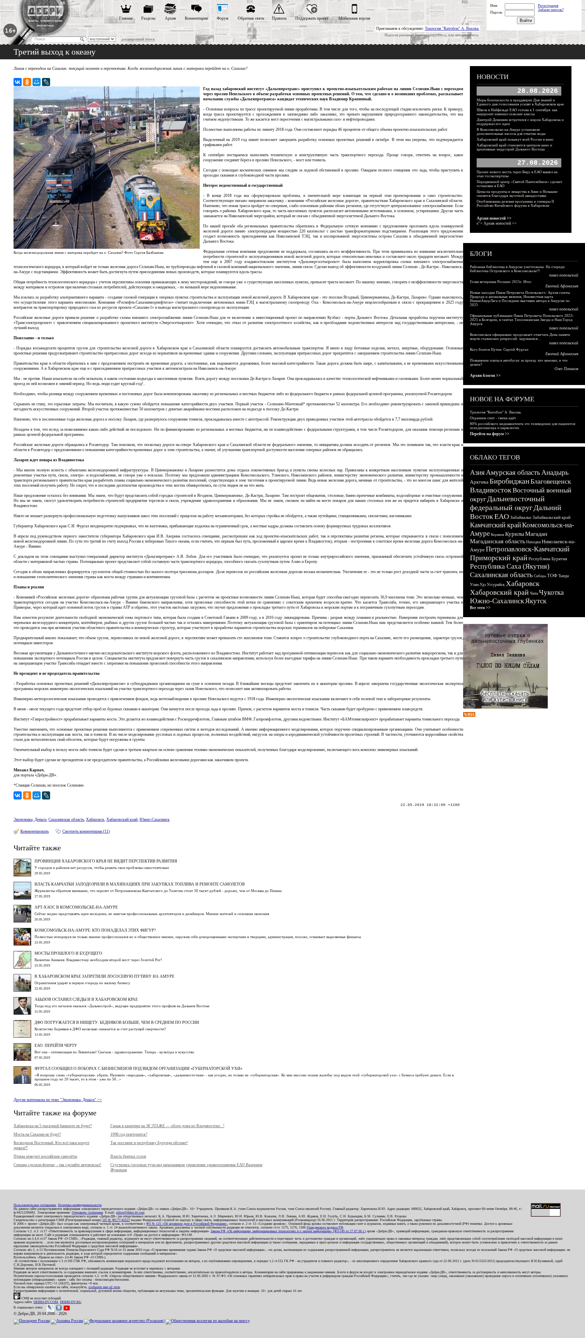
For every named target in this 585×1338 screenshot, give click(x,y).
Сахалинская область (66, 819)
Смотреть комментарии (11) (86, 831)
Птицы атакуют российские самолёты (45, 1156)
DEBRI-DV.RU (70, 1302)
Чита (534, 593)
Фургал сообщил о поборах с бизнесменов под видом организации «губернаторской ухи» (138, 1068)
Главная (126, 18)
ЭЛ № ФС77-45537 (116, 1220)
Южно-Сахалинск (154, 819)
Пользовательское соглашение (35, 1205)
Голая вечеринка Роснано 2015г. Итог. (501, 282)
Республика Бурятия (547, 558)
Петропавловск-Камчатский (527, 549)
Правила (279, 18)
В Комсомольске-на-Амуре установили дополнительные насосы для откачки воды (511, 131)
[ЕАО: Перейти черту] (22, 1059)
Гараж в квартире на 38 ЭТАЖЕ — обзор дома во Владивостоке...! (167, 1125)
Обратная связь (251, 18)
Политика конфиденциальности (80, 1205)
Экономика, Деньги (30, 819)
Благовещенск (550, 481)
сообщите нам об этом (104, 1287)
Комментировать (34, 831)
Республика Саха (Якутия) (509, 566)
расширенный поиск (138, 39)
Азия (477, 472)
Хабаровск (95, 819)
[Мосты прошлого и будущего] (22, 967)
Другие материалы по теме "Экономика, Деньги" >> (58, 1099)
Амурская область (513, 472)
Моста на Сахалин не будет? (37, 1134)
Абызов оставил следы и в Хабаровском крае (86, 999)
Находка (533, 542)
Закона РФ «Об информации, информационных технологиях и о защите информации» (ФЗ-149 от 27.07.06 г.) (288, 1231)
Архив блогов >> (485, 375)
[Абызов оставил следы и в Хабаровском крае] (22, 1013)
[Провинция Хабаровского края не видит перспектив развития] (22, 875)
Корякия (497, 534)
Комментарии (196, 18)
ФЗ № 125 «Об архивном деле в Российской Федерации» (186, 1223)
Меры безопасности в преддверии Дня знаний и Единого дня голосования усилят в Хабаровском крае (520, 102)
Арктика (479, 482)
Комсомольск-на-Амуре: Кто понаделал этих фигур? (95, 930)
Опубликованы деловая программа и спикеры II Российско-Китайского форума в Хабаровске (515, 203)
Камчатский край (495, 525)
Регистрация (548, 5)
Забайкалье (521, 517)
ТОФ (552, 575)
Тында (563, 575)
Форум (223, 18)
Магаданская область (497, 541)
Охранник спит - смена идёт (493, 418)
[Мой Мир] (36, 82)
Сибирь (540, 576)
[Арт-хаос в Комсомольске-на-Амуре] (22, 921)
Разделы (148, 18)
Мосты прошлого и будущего (68, 953)
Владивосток (491, 490)
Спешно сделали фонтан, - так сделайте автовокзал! (57, 1164)
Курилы (514, 534)
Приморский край (498, 557)
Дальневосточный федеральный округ (507, 503)
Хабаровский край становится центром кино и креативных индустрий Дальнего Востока (514, 147)
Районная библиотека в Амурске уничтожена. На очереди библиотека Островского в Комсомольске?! (517, 269)
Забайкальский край (551, 517)
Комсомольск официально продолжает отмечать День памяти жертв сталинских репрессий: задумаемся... (520, 336)
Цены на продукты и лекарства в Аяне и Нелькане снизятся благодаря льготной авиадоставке (517, 193)
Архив (170, 18)
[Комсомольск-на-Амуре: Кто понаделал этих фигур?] (22, 944)
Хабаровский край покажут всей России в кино (515, 139)
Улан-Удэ (478, 584)
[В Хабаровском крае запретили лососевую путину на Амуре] (22, 990)
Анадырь (555, 472)
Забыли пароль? (551, 9)
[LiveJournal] (46, 82)
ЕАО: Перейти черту (56, 1045)
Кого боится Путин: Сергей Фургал (499, 349)
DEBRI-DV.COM (46, 1302)
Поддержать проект (311, 18)
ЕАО (501, 516)
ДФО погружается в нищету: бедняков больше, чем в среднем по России (117, 1022)
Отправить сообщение (87, 1212)
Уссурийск (496, 584)
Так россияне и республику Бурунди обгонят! (149, 1142)
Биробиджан (509, 481)
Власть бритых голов (128, 1156)
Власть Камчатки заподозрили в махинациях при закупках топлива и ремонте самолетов (140, 884)
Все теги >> (480, 607)
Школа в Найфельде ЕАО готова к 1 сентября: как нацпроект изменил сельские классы (517, 112)
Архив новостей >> (494, 218)
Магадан (536, 533)
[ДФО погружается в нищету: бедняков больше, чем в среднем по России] (22, 1036)
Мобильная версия (354, 18)
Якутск (535, 601)
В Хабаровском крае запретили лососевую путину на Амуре (104, 976)
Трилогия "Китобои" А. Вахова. (452, 28)
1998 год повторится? (128, 1134)
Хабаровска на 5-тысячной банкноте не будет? (53, 1125)
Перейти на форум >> (490, 433)
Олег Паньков (566, 368)
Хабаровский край (121, 819)
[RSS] (469, 715)
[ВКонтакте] (18, 82)
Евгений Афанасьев (561, 286)
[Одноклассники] (27, 82)
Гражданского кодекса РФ (325, 1227)
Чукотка (551, 592)
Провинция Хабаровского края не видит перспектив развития (106, 861)
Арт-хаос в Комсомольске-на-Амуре (76, 907)
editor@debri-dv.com (130, 1212)
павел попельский (563, 275)
